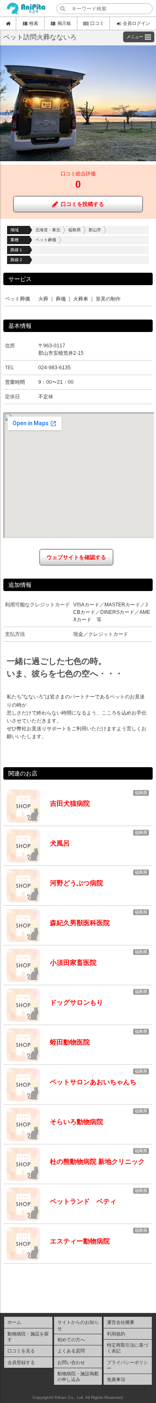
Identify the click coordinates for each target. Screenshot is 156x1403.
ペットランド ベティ (83, 1201)
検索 (33, 23)
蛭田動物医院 (70, 1042)
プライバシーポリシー (127, 1365)
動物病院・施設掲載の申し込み (78, 1376)
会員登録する (21, 1362)
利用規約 (116, 1333)
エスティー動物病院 (80, 1241)
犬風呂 (60, 843)
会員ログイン (136, 23)
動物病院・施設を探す (28, 1336)
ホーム (14, 1322)
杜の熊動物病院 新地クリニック (97, 1161)
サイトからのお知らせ (78, 1325)
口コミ (97, 23)
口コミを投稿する (82, 204)
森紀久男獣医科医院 (80, 922)
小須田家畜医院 (73, 962)
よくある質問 (71, 1350)
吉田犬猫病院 (70, 803)
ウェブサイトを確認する (76, 557)
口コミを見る (21, 1350)
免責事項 (116, 1379)
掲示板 (64, 23)
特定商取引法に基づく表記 (127, 1347)
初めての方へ (71, 1339)
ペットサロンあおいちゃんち (93, 1082)
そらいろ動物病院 (76, 1121)
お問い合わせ (71, 1362)
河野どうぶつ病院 (76, 883)
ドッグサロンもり (76, 1002)
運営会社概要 (120, 1322)
